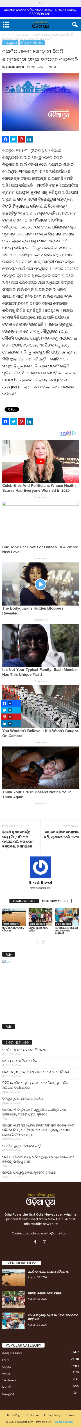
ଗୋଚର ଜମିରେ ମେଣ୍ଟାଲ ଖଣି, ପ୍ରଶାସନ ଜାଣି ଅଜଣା (61, 834)
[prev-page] (38, 940)
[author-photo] (40, 867)
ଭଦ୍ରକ (6, 1367)
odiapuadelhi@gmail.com (50, 1233)
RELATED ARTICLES (24, 900)
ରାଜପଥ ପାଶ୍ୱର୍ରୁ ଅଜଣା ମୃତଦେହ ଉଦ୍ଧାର (29, 1172)
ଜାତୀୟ (6, 1373)
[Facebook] (36, 1242)
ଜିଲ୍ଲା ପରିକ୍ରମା (32, 43)
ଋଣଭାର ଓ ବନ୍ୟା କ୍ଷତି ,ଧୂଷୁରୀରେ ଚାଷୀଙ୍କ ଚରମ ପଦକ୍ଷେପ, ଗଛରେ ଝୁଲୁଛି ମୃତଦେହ (34, 1111)
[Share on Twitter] (13, 139)
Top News (9, 1380)
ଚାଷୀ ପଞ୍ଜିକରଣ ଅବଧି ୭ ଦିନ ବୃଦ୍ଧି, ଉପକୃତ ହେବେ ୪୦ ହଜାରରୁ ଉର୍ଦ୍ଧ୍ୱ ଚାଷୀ (38, 1159)
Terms (70, 1415)
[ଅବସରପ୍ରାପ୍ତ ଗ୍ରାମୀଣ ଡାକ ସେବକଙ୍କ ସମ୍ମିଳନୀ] (67, 917)
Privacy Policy (52, 1415)
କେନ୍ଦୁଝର (22, 35)
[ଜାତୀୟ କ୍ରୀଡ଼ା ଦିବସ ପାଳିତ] (41, 917)
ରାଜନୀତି (6, 1387)
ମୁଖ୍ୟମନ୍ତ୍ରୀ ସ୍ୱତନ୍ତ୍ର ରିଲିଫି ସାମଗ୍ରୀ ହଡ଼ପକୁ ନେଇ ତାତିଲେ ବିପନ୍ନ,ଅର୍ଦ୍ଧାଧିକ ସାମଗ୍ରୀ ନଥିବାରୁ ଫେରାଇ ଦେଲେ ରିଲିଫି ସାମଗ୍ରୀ (38, 1130)
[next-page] (43, 940)
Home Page (14, 1415)
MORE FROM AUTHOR (55, 900)
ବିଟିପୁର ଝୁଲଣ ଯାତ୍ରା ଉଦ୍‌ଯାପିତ (23, 1098)
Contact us (32, 1415)
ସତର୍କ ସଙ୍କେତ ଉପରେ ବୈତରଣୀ (13, 929)
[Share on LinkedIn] (29, 139)
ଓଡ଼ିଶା (5, 1360)
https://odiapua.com (40, 888)
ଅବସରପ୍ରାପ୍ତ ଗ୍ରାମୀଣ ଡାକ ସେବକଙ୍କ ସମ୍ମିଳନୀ (66, 930)
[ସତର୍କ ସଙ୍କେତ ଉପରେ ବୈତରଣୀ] (14, 917)
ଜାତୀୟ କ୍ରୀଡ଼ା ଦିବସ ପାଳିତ (38, 929)
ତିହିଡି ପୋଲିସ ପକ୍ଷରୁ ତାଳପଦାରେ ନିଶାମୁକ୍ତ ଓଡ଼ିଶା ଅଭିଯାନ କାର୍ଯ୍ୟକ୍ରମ (35, 1085)
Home (6, 35)
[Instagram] (45, 1242)
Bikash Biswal (15, 66)
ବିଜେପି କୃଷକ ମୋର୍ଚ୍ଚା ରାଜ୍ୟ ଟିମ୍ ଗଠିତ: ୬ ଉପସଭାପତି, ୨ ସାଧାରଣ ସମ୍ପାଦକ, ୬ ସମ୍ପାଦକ (17, 839)
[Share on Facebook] (5, 139)
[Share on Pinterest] (21, 139)
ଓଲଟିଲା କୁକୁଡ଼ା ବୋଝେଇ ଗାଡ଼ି (21, 1145)
